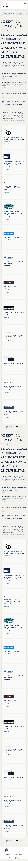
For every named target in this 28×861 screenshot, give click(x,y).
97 (17, 426)
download (6, 143)
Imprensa (8, 854)
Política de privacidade (17, 854)
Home (2, 12)
